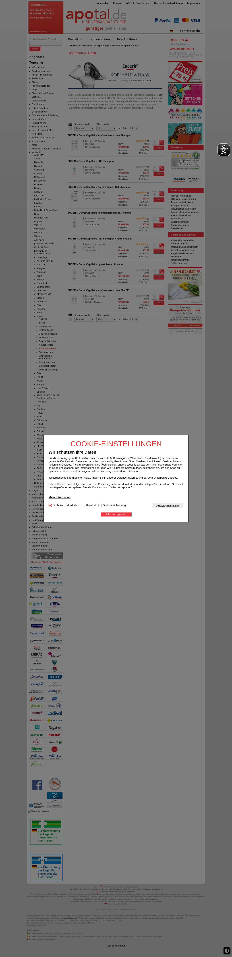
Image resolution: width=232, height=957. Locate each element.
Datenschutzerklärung (130, 477)
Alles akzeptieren (116, 514)
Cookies (172, 477)
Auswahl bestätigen (167, 505)
